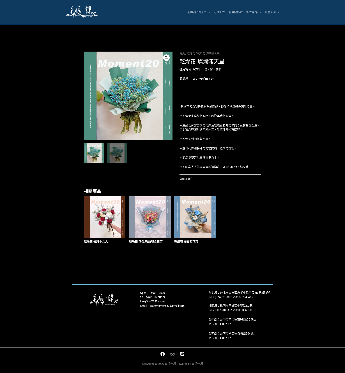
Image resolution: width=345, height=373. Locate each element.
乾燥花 (191, 53)
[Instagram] (172, 353)
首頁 (182, 53)
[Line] (182, 353)
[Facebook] (162, 353)
